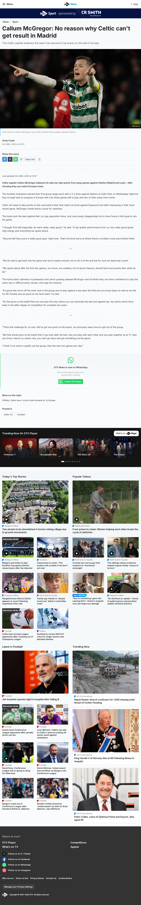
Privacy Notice (37, 878)
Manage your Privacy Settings (18, 887)
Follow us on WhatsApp (19, 865)
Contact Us (51, 878)
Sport (15, 22)
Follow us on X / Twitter (19, 854)
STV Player (9, 842)
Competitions (78, 842)
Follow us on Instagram (19, 870)
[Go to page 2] (66, 461)
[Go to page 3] (68, 461)
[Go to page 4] (70, 461)
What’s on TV (10, 846)
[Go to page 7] (77, 461)
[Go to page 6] (74, 461)
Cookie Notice (65, 878)
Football (21, 414)
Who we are (7, 878)
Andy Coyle (8, 140)
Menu (10, 4)
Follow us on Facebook (19, 859)
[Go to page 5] (72, 461)
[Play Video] (70, 88)
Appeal (74, 846)
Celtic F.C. (8, 414)
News (6, 22)
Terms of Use (22, 878)
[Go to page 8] (79, 461)
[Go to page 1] (62, 461)
